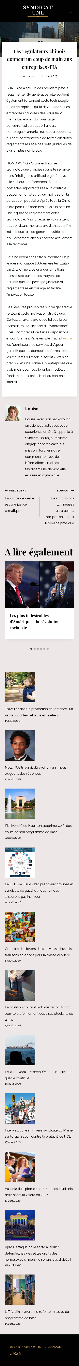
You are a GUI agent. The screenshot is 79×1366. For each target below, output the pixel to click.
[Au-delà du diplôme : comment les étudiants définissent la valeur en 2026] (39, 1167)
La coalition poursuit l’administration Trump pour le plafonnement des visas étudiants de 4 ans (39, 1013)
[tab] (31, 649)
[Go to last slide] (11, 603)
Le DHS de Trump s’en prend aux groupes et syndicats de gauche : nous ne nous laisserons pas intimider (39, 890)
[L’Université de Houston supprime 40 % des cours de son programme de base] (39, 804)
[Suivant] (67, 603)
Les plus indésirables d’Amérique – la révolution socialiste (35, 621)
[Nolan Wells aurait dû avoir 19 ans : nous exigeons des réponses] (39, 745)
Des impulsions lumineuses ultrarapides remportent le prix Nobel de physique (59, 507)
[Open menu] (70, 11)
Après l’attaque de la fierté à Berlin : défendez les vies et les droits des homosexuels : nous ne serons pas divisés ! (38, 1253)
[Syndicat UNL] (40, 11)
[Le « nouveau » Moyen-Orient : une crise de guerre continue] (39, 1050)
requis (68, 338)
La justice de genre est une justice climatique (19, 501)
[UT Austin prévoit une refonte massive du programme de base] (39, 1290)
